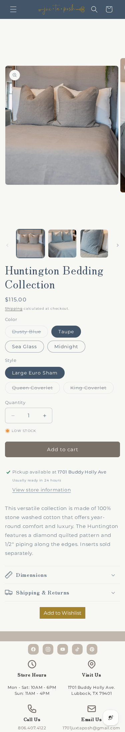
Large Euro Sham (35, 373)
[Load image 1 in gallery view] (30, 243)
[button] (13, 9)
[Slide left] (7, 245)
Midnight (66, 347)
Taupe (66, 332)
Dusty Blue (30, 333)
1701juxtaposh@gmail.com (91, 727)
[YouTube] (62, 649)
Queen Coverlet (36, 389)
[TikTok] (77, 649)
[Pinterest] (92, 649)
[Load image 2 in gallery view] (62, 243)
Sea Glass (24, 347)
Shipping (14, 308)
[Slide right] (117, 245)
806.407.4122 (32, 727)
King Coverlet (92, 389)
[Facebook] (33, 649)
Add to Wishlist (62, 613)
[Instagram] (48, 649)
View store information (41, 490)
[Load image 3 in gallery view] (94, 243)
